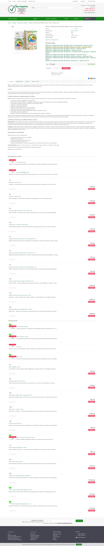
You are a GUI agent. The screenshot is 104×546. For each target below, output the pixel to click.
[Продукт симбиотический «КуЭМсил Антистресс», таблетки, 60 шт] (67, 60)
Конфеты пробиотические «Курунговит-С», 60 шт (20, 309)
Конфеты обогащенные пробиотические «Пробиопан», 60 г (23, 267)
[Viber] (91, 78)
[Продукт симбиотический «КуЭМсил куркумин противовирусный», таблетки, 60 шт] (70, 58)
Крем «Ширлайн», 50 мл (14, 366)
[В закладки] (92, 68)
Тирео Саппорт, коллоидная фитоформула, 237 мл (20, 489)
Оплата (14, 1)
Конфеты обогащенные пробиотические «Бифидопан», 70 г (23, 238)
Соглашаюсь (79, 544)
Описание (11, 81)
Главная (9, 22)
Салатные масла (56, 536)
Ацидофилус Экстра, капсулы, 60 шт (17, 162)
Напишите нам (32, 1)
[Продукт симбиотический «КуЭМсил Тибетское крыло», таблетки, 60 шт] (68, 56)
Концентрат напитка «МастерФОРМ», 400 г (19, 172)
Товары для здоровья (34, 535)
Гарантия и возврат (12, 535)
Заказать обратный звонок (89, 12)
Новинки (76, 18)
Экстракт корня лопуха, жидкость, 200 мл (18, 336)
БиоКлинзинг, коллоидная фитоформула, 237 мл (20, 503)
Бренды (35, 18)
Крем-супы (55, 535)
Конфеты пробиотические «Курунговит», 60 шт (20, 295)
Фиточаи (55, 539)
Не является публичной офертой (15, 539)
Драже (54, 538)
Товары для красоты (34, 536)
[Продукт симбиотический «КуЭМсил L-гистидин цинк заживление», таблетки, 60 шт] (70, 52)
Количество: (48, 68)
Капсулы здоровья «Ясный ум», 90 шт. (18, 447)
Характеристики (19, 81)
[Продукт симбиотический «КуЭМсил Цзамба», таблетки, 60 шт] (65, 54)
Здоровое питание (57, 531)
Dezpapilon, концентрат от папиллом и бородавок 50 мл (22, 437)
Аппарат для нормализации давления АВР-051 (19, 475)
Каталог (12, 18)
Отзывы (27, 81)
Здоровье (14, 22)
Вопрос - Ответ (35, 81)
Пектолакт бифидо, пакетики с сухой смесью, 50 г (20, 210)
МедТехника (33, 539)
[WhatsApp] (93, 78)
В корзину (66, 68)
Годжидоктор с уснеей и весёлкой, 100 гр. (18, 224)
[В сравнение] (94, 68)
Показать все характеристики (51, 39)
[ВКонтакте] (88, 78)
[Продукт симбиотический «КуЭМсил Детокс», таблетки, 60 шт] (65, 48)
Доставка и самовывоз (22, 1)
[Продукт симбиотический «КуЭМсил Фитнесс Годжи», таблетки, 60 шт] (68, 47)
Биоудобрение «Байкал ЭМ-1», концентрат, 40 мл (20, 395)
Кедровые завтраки (57, 533)
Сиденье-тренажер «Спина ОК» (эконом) (18, 326)
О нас (9, 1)
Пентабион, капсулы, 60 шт (15, 182)
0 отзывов (75, 28)
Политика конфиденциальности (14, 536)
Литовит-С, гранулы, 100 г (15, 196)
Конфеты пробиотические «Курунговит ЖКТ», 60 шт (21, 281)
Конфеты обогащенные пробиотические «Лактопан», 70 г (22, 252)
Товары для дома (34, 538)
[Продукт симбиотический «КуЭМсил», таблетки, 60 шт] (63, 50)
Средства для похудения (22, 22)
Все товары (32, 533)
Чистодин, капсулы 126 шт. (15, 423)
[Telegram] (95, 78)
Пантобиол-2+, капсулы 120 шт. (16, 409)
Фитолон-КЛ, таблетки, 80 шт (16, 461)
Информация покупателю (13, 538)
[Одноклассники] (90, 78)
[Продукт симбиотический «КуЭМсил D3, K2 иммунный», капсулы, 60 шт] (69, 45)
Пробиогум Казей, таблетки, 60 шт (17, 381)
